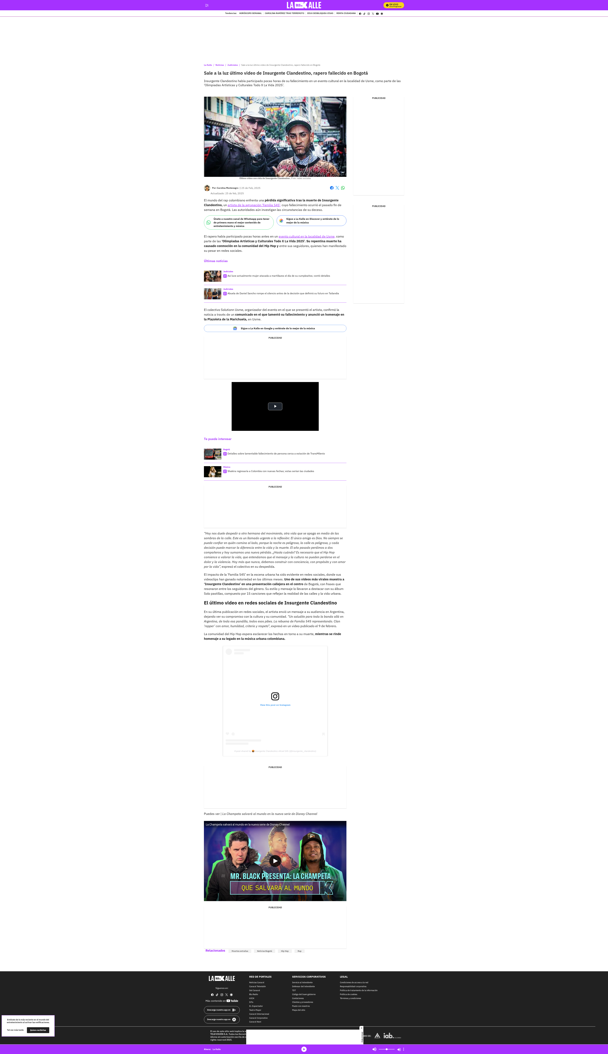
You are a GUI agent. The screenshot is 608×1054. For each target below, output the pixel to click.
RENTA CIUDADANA (346, 13)
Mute (374, 1049)
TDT (294, 991)
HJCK (251, 998)
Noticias (219, 65)
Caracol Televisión (257, 987)
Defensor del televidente (303, 987)
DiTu (251, 1002)
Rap (299, 951)
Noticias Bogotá (264, 951)
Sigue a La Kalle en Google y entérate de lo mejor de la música (278, 328)
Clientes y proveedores (302, 1002)
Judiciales (232, 65)
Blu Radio (253, 994)
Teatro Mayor (255, 1010)
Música (226, 467)
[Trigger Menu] (206, 5)
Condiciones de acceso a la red (354, 983)
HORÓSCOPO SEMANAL (250, 13)
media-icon (304, 1049)
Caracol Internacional (259, 1014)
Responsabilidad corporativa (353, 987)
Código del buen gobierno (304, 994)
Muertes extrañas (240, 951)
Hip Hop (285, 951)
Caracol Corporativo (258, 1018)
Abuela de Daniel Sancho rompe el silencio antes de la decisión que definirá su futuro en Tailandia (283, 293)
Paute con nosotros (301, 1006)
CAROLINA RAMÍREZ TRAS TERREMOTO (284, 13)
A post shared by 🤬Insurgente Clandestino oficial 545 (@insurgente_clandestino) (275, 751)
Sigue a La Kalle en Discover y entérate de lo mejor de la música (312, 220)
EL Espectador (256, 1006)
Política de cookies (348, 994)
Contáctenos (298, 998)
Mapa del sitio (298, 1010)
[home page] (304, 5)
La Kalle (208, 65)
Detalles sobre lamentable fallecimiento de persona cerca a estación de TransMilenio (276, 453)
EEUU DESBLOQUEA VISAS (320, 13)
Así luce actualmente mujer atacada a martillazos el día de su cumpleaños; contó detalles (279, 275)
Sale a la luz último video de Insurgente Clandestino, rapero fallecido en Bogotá (280, 65)
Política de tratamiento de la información (358, 991)
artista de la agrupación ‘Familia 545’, (254, 205)
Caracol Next (255, 1022)
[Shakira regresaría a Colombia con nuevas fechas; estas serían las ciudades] (212, 471)
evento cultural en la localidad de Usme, (307, 236)
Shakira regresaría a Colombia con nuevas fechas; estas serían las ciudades (271, 471)
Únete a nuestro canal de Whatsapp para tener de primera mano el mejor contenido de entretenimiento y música (241, 222)
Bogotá (226, 449)
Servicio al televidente (302, 983)
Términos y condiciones (350, 998)
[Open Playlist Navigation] (403, 1049)
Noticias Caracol (256, 983)
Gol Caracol (254, 991)
